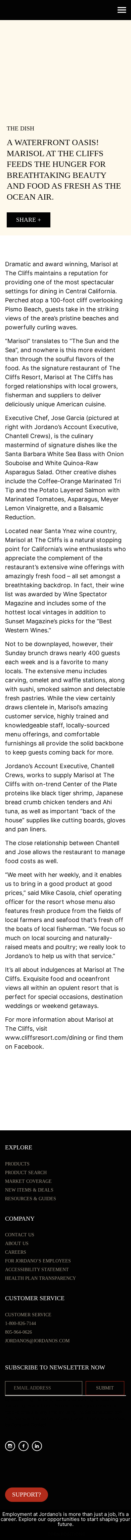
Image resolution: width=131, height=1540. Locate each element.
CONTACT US (19, 1234)
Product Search (26, 1172)
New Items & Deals (29, 1190)
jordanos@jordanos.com (37, 1340)
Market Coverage (28, 1181)
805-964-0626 (18, 1332)
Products (17, 1163)
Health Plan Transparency (40, 1278)
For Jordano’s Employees (38, 1260)
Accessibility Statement (37, 1269)
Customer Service (28, 1314)
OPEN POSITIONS (66, 1534)
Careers (15, 1252)
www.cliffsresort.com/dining (45, 1037)
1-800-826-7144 (20, 1323)
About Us (17, 1243)
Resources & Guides (30, 1198)
